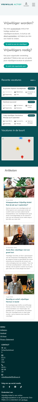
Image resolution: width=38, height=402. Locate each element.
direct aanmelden (10, 36)
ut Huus (24, 400)
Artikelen (3, 330)
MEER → (32, 80)
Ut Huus (3, 336)
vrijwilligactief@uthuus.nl (10, 377)
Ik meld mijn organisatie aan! (16, 66)
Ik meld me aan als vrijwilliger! (16, 44)
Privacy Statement (7, 339)
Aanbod (3, 333)
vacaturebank (15, 29)
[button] (29, 141)
